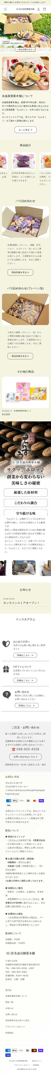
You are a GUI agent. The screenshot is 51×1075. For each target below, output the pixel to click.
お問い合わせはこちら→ (25, 756)
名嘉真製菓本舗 (21, 1061)
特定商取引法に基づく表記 (17, 1020)
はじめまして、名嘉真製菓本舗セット (16, 411)
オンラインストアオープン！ (21, 602)
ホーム (8, 989)
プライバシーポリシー (15, 1026)
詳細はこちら (23, 655)
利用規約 (9, 1033)
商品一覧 (9, 1002)
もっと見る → (25, 129)
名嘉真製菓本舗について (16, 996)
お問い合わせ (11, 1014)
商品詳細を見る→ (20, 272)
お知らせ (9, 1008)
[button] (5, 9)
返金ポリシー (37, 1061)
